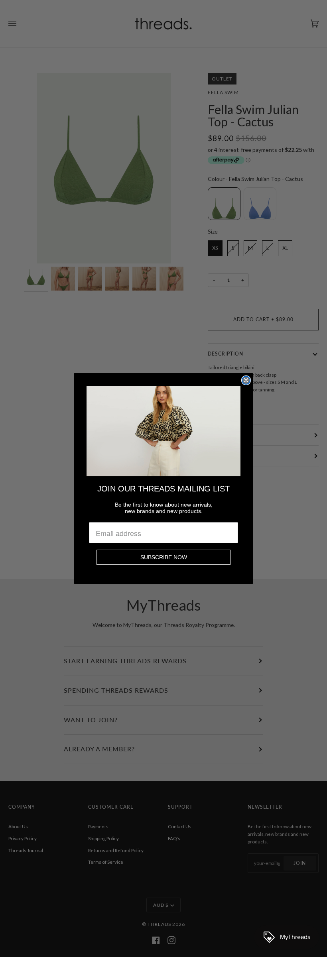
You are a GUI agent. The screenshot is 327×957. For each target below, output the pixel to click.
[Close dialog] (246, 380)
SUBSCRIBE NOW (163, 557)
